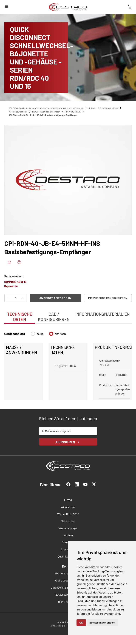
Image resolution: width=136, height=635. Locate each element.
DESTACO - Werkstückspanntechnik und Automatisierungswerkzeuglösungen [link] (46, 108)
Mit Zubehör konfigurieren (107, 298)
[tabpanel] (68, 363)
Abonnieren (65, 442)
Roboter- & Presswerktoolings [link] (103, 108)
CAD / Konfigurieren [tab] (54, 316)
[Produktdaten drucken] (19, 262)
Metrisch (60, 333)
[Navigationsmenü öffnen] (6, 6)
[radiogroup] (48, 335)
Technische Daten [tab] (19, 316)
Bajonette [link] (11, 286)
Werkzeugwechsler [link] (17, 111)
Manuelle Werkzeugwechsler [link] (46, 111)
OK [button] (81, 622)
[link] (68, 7)
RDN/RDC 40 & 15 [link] (73, 111)
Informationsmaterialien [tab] (102, 314)
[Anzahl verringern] (8, 298)
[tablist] (68, 315)
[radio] (33, 334)
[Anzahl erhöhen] (22, 298)
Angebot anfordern (55, 298)
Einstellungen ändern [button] (102, 622)
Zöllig (39, 333)
